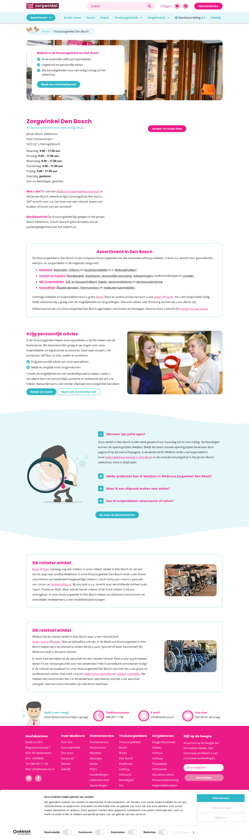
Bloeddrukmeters (68, 287)
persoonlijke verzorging (117, 276)
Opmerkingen (98, 785)
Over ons (66, 742)
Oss (121, 785)
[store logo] (55, 6)
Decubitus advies (163, 774)
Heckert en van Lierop (194, 309)
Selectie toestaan (221, 807)
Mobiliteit (45, 270)
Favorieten (177, 6)
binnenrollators (61, 584)
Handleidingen (99, 774)
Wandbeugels (75, 276)
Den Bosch (126, 758)
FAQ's (93, 769)
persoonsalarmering (149, 282)
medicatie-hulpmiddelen (119, 287)
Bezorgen (96, 758)
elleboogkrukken (125, 270)
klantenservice (60, 717)
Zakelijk (216, 17)
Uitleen (156, 747)
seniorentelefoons (120, 282)
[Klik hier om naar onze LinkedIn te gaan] (28, 778)
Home (45, 31)
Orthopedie (159, 769)
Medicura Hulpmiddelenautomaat (78, 191)
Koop (35, 569)
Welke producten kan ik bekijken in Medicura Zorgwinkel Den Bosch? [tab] (159, 476)
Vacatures (67, 758)
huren (169, 297)
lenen (99, 297)
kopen (158, 297)
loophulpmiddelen (96, 270)
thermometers (89, 287)
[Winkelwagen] (185, 6)
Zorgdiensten (156, 17)
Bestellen (95, 753)
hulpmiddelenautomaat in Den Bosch (129, 457)
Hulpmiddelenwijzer (165, 785)
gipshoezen (93, 276)
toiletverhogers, (143, 276)
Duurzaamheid (70, 747)
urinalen (188, 276)
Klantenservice (99, 742)
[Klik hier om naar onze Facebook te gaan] (38, 778)
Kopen (104, 17)
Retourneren (98, 747)
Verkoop (157, 758)
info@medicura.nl (162, 717)
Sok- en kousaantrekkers (81, 282)
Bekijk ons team (41, 392)
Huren (91, 17)
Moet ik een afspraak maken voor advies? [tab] (138, 488)
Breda (123, 753)
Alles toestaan (220, 798)
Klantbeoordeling (191, 17)
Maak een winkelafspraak (58, 84)
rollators (74, 270)
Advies (94, 764)
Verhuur (157, 753)
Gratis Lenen (72, 17)
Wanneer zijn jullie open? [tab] (125, 434)
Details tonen (182, 832)
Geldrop (124, 769)
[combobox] (120, 6)
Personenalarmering (165, 780)
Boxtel (123, 747)
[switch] (100, 832)
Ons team (67, 753)
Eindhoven (126, 764)
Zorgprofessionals (163, 742)
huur (46, 569)
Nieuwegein (126, 780)
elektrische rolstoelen (98, 674)
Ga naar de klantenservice (117, 515)
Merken (66, 764)
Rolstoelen (60, 270)
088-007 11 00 (114, 717)
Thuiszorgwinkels (126, 17)
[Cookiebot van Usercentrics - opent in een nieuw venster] (22, 832)
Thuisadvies (159, 764)
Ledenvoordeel (99, 780)
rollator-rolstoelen (128, 674)
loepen (102, 282)
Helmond (125, 774)
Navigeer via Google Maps (167, 128)
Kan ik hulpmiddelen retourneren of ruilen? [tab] (140, 501)
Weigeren (220, 817)
